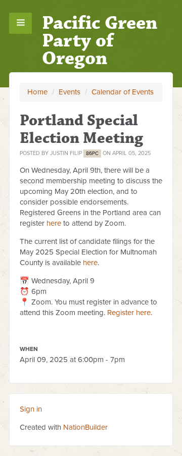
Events (69, 91)
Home (37, 91)
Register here (129, 312)
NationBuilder (85, 427)
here (54, 223)
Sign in (31, 409)
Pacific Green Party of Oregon (99, 40)
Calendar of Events (123, 91)
